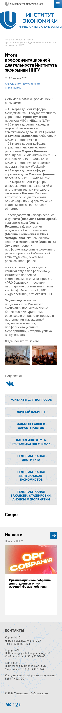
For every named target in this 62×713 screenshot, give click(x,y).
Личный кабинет (31, 412)
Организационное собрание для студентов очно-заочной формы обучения (30, 583)
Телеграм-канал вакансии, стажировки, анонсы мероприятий (31, 495)
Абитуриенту (13, 84)
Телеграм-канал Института (31, 458)
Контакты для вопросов (31, 400)
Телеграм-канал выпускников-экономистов (31, 475)
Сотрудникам (31, 84)
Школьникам (13, 88)
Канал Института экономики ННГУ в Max (31, 442)
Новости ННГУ (14, 541)
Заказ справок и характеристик (31, 426)
